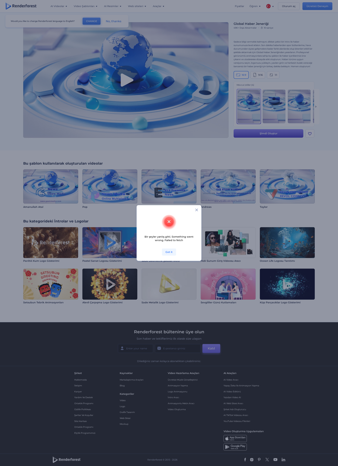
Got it (169, 252)
